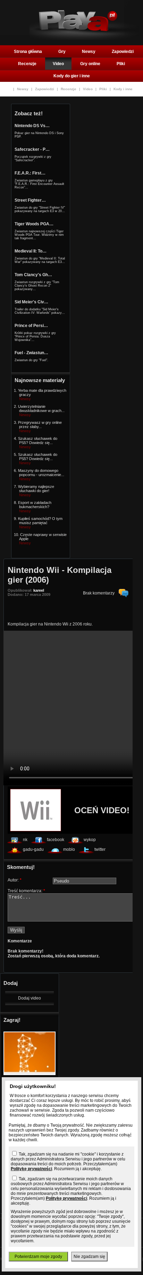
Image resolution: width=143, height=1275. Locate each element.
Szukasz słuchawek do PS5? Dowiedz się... (37, 440)
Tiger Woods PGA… (34, 223)
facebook (55, 839)
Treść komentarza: (26, 890)
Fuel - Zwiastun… (31, 352)
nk (25, 839)
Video (58, 63)
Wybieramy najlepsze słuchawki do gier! (36, 488)
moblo (69, 849)
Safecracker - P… (32, 149)
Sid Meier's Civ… (31, 302)
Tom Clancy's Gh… (33, 274)
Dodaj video (29, 998)
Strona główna (28, 51)
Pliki (121, 63)
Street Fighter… (30, 200)
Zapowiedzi (123, 51)
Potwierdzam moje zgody (38, 1256)
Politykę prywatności (31, 1168)
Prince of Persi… (31, 325)
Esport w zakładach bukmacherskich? (34, 504)
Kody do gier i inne (71, 75)
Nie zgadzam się (89, 1256)
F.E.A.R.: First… (30, 173)
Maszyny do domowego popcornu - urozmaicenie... (41, 472)
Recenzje (27, 63)
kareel (38, 590)
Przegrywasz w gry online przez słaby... (40, 424)
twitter (100, 849)
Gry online (90, 63)
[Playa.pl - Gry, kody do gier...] (84, 38)
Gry (62, 51)
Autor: (15, 880)
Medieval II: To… (31, 251)
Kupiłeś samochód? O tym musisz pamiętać (40, 520)
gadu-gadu (33, 849)
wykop (90, 839)
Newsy (88, 51)
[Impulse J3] (29, 1073)
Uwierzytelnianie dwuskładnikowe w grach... (41, 408)
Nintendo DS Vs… (32, 125)
